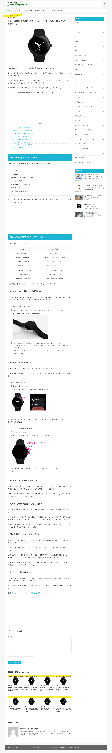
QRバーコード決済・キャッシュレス (86, 139)
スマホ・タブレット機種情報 (83, 88)
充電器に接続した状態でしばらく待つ (22, 142)
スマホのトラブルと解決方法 (83, 125)
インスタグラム (79, 32)
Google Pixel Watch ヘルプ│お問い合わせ (25, 593)
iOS (76, 51)
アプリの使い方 (79, 46)
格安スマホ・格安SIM (81, 148)
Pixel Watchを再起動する (19, 136)
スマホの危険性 (79, 158)
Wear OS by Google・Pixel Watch (84, 64)
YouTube (77, 41)
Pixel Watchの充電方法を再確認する (22, 133)
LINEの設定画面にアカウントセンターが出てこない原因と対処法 (93, 215)
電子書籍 (77, 120)
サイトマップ (47, 747)
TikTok (77, 27)
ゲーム (77, 97)
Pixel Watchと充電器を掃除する (21, 139)
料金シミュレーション (81, 144)
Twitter (77, 37)
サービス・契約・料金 (81, 134)
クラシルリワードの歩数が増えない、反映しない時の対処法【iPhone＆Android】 (88, 188)
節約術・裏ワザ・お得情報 (83, 162)
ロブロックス (79, 102)
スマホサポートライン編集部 (29, 729)
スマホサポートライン (65, 747)
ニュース (77, 153)
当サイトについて (12, 747)
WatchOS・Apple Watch (82, 60)
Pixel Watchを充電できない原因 (20, 127)
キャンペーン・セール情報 (83, 130)
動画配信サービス (80, 116)
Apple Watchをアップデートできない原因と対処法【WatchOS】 (93, 206)
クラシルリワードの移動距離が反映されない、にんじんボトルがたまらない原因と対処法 (88, 177)
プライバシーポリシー (25, 747)
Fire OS (77, 69)
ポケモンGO (78, 111)
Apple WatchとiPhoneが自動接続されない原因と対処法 (93, 197)
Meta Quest (78, 74)
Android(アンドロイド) (81, 55)
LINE (76, 23)
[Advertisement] (40, 108)
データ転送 (78, 83)
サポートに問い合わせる (19, 147)
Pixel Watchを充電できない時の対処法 (22, 130)
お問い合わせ (37, 747)
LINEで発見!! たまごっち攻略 (83, 106)
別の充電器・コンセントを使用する (22, 145)
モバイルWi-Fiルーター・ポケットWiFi (86, 92)
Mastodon (78, 78)
